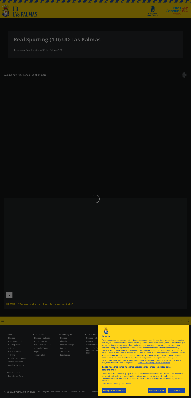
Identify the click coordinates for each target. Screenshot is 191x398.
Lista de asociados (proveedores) (116, 384)
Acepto (177, 390)
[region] (143, 360)
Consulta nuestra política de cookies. (154, 363)
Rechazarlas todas (156, 390)
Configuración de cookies (114, 390)
